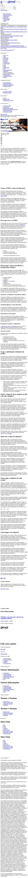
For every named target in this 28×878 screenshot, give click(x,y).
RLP (4, 679)
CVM (4, 727)
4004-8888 (3, 649)
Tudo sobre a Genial (7, 111)
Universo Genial (4, 44)
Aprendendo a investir (5, 34)
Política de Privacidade (8, 702)
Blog (2, 115)
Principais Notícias (13, 40)
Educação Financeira (7, 15)
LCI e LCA (16, 26)
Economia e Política (5, 40)
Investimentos (4, 23)
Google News (6, 673)
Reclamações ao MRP (8, 732)
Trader (4, 21)
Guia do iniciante (7, 13)
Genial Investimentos (6, 130)
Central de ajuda (6, 658)
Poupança (21, 26)
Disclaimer (5, 705)
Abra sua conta (4, 10)
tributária (16, 346)
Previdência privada (23, 31)
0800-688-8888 (4, 654)
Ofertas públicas (15, 31)
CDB (2, 26)
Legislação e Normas (7, 704)
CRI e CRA (5, 26)
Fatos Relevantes (7, 733)
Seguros (2, 32)
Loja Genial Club (7, 663)
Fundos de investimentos (6, 31)
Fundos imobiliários (19, 29)
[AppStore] (2, 640)
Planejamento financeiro (8, 85)
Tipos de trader (7, 42)
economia (9, 433)
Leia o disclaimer (4, 758)
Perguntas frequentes (19, 47)
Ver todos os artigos (5, 588)
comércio (5, 279)
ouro (14, 307)
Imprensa (5, 662)
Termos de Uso (6, 701)
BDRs (5, 29)
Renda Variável (6, 18)
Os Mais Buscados (7, 674)
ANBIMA (5, 728)
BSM (4, 726)
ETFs (14, 29)
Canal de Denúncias (7, 659)
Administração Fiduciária (8, 676)
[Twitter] (1, 578)
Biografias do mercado (19, 45)
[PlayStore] (5, 640)
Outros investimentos (21, 25)
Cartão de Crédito (4, 45)
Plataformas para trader (15, 42)
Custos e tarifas (6, 678)
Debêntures (11, 26)
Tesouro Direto (6, 62)
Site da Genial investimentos (7, 50)
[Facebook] (3, 578)
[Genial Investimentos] (10, 2)
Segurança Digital (9, 37)
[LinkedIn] (5, 578)
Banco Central (6, 730)
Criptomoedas (6, 19)
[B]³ (4, 725)
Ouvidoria (5, 661)
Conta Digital (11, 45)
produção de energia (6, 326)
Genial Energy (6, 16)
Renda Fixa (5, 17)
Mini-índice (5, 71)
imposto (22, 224)
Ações (2, 29)
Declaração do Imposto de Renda (8, 47)
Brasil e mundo (4, 38)
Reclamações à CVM (7, 731)
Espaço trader (4, 41)
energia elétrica (4, 196)
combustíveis (14, 326)
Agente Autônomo (7, 675)
